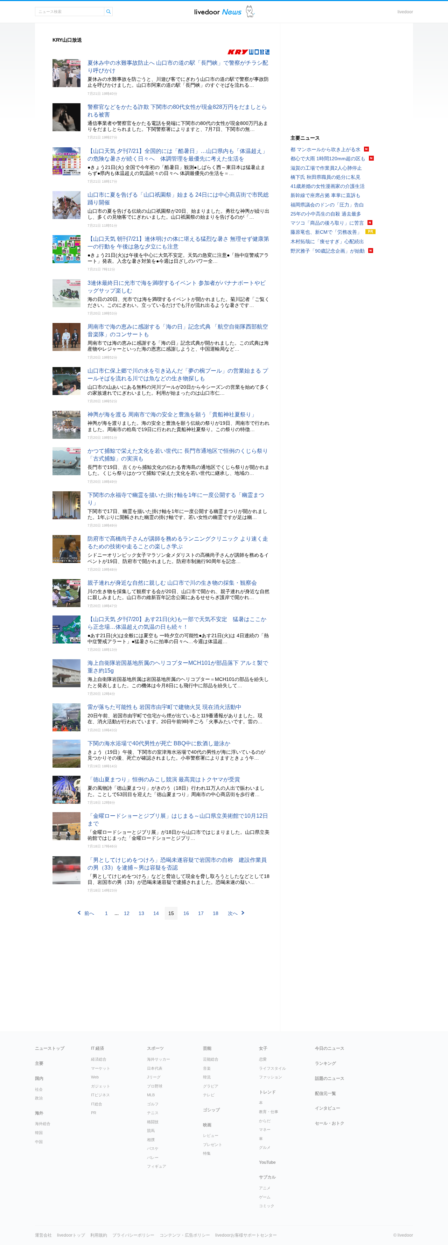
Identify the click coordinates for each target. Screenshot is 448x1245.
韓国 (39, 1133)
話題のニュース (329, 1078)
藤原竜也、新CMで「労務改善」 (326, 232)
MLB (151, 1095)
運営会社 (43, 1235)
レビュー (210, 1135)
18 (215, 913)
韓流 (207, 1077)
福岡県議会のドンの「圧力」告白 (327, 205)
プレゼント (212, 1144)
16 (186, 913)
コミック (266, 1206)
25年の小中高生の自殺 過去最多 (325, 214)
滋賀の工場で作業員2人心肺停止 (326, 168)
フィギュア (156, 1166)
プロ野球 (154, 1086)
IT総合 (96, 1104)
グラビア (210, 1086)
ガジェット (100, 1086)
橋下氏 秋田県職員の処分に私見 (325, 177)
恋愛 (263, 1059)
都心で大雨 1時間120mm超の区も (327, 158)
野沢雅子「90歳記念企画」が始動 (327, 251)
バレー (153, 1157)
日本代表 (154, 1068)
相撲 (151, 1140)
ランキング (325, 1063)
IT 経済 (97, 1048)
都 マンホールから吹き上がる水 (325, 149)
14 (156, 913)
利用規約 (98, 1235)
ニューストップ (49, 1048)
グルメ (265, 1147)
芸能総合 (210, 1059)
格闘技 (153, 1122)
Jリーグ (154, 1077)
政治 (39, 1098)
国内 (39, 1078)
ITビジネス (100, 1095)
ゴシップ (211, 1109)
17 (201, 913)
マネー (265, 1129)
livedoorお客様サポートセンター (246, 1235)
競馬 (151, 1130)
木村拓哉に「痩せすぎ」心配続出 (327, 241)
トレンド (267, 1092)
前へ (89, 913)
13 (141, 913)
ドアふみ (250, 12)
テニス (153, 1113)
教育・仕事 (268, 1112)
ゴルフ (153, 1104)
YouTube (267, 1162)
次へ (233, 913)
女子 (263, 1048)
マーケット (100, 1068)
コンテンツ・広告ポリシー (185, 1235)
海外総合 (42, 1123)
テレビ (209, 1095)
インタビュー (327, 1108)
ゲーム (265, 1197)
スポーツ (155, 1048)
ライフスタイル (272, 1068)
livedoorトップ (71, 1235)
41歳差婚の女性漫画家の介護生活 (327, 186)
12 (127, 913)
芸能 (207, 1048)
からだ (265, 1121)
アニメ (265, 1188)
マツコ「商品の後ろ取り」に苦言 (327, 223)
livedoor (405, 11)
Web (95, 1077)
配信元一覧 (325, 1093)
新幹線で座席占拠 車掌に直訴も (325, 195)
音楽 (207, 1068)
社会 (39, 1089)
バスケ (153, 1148)
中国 (39, 1142)
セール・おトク (329, 1123)
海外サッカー (158, 1059)
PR (93, 1113)
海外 (39, 1113)
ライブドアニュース (218, 11)
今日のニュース (329, 1048)
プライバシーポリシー (133, 1235)
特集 (207, 1153)
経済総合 (98, 1059)
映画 (207, 1125)
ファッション (270, 1077)
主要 (39, 1063)
